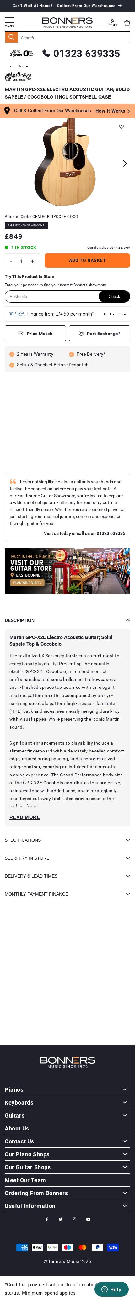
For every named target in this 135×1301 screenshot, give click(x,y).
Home (22, 65)
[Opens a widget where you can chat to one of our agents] (111, 1290)
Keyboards (19, 1102)
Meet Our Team (25, 1180)
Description (20, 620)
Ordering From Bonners (36, 1193)
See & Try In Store (27, 858)
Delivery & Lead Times (31, 876)
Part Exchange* (103, 333)
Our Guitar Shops (28, 1167)
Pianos (14, 1089)
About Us (17, 1128)
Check (114, 296)
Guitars (14, 1115)
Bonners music (63, 1261)
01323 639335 (86, 53)
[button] (127, 23)
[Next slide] (124, 163)
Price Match (40, 333)
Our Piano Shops (27, 1154)
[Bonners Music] (67, 572)
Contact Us (19, 1141)
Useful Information (30, 1206)
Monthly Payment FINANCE (36, 894)
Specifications (23, 840)
